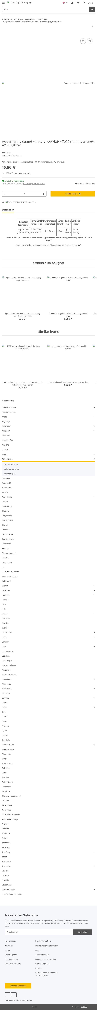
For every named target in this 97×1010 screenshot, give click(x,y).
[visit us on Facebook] (7, 994)
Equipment (6, 885)
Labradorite (7, 632)
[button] (72, 2)
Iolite (4, 604)
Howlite (5, 600)
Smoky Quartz (8, 744)
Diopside (5, 529)
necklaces (6, 590)
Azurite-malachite (9, 674)
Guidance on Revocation (45, 959)
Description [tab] (8, 210)
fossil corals (7, 562)
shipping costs (25, 173)
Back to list (8, 19)
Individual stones (9, 407)
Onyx (4, 707)
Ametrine (6, 435)
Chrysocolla (7, 515)
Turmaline (6, 866)
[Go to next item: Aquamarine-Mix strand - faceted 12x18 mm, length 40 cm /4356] (92, 27)
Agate (4, 417)
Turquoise (6, 861)
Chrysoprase (7, 520)
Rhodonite (6, 754)
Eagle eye (6, 421)
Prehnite (5, 726)
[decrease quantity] (5, 193)
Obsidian (6, 693)
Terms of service (42, 955)
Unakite (5, 871)
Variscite (5, 875)
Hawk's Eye (6, 544)
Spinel (4, 838)
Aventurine (6, 487)
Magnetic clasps (9, 665)
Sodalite (5, 829)
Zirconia (5, 880)
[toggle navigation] (3, 1)
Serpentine (6, 810)
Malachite (6, 670)
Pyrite (4, 730)
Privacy (38, 950)
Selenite (5, 800)
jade (4, 609)
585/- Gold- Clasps (9, 576)
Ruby (4, 772)
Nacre (4, 721)
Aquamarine (7, 459)
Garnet (5, 586)
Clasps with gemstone (11, 796)
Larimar (5, 642)
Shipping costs (11, 955)
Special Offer (7, 440)
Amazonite (6, 426)
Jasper (4, 614)
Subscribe (82, 932)
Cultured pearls (8, 889)
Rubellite (6, 768)
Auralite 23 (6, 483)
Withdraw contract (18, 985)
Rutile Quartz (7, 782)
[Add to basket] (4, 35)
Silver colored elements (12, 894)
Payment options (42, 963)
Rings (4, 758)
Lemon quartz (8, 651)
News (7, 950)
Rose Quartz (7, 763)
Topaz (4, 857)
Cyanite (5, 628)
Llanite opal (7, 660)
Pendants (6, 449)
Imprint (38, 968)
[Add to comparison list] (83, 41)
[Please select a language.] (65, 2)
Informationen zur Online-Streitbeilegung (46, 973)
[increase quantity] (43, 193)
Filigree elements (9, 553)
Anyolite (5, 777)
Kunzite (5, 623)
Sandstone (6, 786)
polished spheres (11, 469)
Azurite (5, 492)
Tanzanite (6, 843)
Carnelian (6, 618)
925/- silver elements (11, 815)
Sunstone (6, 833)
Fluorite (5, 558)
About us (9, 946)
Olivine (5, 702)
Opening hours (11, 959)
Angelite (5, 445)
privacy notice (19, 923)
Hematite (6, 595)
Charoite (5, 511)
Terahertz (6, 847)
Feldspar (5, 548)
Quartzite (6, 740)
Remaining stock (9, 412)
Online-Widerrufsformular (46, 946)
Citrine (5, 525)
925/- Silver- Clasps (10, 819)
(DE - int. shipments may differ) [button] (34, 184)
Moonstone (6, 679)
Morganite (6, 684)
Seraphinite (7, 805)
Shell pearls (7, 688)
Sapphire (6, 791)
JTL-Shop (84, 1007)
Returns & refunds (13, 963)
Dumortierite (7, 534)
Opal (4, 712)
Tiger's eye (6, 852)
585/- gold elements (10, 572)
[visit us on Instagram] (13, 994)
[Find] (92, 9)
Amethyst (6, 431)
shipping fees (27, 1000)
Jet (3, 567)
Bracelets (6, 478)
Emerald (5, 824)
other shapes (16, 155)
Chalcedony (7, 506)
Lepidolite (6, 656)
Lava (4, 646)
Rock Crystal (7, 497)
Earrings (5, 698)
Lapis (4, 637)
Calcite (5, 501)
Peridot (5, 716)
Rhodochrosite (8, 749)
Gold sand (6, 581)
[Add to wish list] (89, 41)
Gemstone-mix (8, 539)
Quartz (5, 735)
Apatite (5, 454)
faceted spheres (11, 464)
